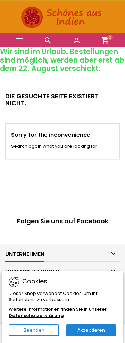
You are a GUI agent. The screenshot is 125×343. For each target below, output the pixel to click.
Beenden (34, 330)
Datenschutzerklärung (36, 315)
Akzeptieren (91, 330)
